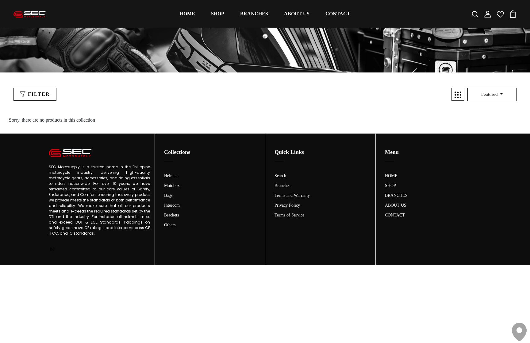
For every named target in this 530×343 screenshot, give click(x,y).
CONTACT (337, 13)
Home (251, 59)
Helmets (171, 175)
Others (169, 225)
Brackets (171, 215)
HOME (187, 13)
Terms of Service (289, 215)
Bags (168, 195)
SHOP (217, 13)
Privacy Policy (287, 205)
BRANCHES (254, 13)
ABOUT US (296, 13)
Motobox (172, 185)
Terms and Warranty (292, 195)
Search (280, 175)
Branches (282, 185)
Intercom (172, 205)
